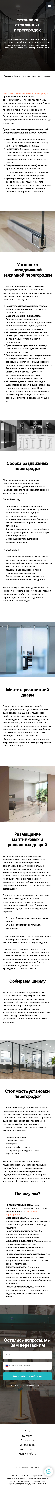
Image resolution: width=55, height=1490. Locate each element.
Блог (16, 76)
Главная (7, 76)
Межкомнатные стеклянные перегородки (25, 93)
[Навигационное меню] (49, 6)
